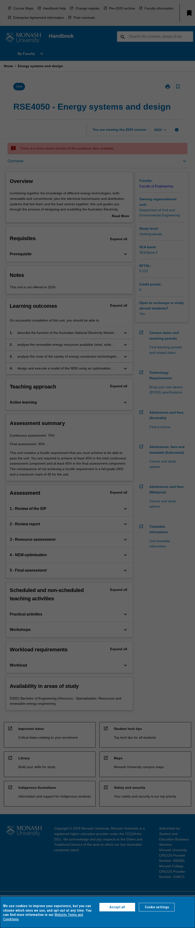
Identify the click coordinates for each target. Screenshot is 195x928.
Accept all (117, 907)
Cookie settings (157, 907)
